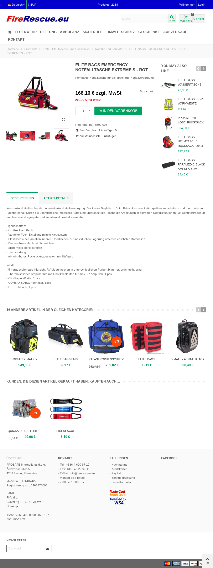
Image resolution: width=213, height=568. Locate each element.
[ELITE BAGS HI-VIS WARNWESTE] (168, 104)
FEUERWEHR (26, 32)
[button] (198, 68)
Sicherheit (93, 32)
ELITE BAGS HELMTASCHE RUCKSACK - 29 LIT (191, 141)
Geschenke (149, 32)
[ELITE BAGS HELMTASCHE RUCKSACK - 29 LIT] (168, 142)
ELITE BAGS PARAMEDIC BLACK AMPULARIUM (191, 164)
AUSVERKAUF (175, 32)
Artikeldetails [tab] (55, 198)
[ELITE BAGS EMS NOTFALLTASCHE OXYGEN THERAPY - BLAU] (65, 336)
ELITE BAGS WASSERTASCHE (189, 82)
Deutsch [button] (17, 4)
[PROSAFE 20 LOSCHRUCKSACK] (168, 123)
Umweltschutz (120, 32)
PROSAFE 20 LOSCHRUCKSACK (191, 120)
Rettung (48, 32)
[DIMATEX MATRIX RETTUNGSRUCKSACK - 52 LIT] (25, 336)
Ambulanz (69, 32)
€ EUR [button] (32, 4)
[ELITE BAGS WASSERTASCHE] (168, 85)
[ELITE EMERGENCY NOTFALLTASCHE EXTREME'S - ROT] (64, 120)
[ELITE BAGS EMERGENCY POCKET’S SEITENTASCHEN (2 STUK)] (146, 336)
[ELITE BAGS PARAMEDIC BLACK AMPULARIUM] (168, 165)
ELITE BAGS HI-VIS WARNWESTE (191, 101)
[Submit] (48, 548)
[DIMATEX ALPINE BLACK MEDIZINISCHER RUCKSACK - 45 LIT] (187, 336)
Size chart (146, 91)
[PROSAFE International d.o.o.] (37, 19)
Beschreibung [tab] (22, 198)
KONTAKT (16, 39)
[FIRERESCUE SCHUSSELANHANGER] (65, 408)
